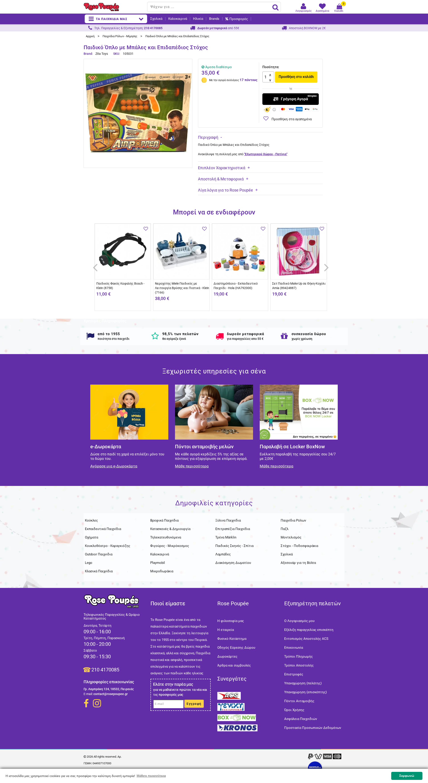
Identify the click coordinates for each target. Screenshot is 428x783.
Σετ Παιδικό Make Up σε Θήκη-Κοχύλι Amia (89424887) (299, 286)
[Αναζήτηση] (275, 7)
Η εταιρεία (225, 630)
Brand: (89, 53)
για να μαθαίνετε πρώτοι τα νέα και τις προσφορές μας (180, 692)
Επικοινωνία (293, 648)
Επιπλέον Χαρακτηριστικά (221, 167)
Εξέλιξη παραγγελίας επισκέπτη (308, 630)
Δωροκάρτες (227, 657)
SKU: (116, 53)
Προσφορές (238, 19)
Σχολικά (156, 18)
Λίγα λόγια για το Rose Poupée (225, 190)
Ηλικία (198, 18)
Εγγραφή (194, 704)
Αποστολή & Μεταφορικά (221, 179)
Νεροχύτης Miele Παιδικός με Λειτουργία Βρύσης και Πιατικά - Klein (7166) (182, 288)
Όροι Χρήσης (294, 710)
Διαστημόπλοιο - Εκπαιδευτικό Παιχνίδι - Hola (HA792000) (236, 286)
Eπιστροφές (293, 674)
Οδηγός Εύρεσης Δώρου (236, 648)
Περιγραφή (208, 137)
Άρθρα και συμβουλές (234, 665)
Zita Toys (101, 53)
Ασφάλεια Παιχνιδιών (300, 719)
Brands (214, 18)
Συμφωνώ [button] (406, 775)
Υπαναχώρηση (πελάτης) (303, 683)
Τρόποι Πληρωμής (298, 657)
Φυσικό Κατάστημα (231, 639)
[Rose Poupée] (114, 7)
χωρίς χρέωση (302, 339)
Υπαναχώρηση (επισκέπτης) (305, 692)
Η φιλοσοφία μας (230, 621)
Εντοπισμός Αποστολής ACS (306, 639)
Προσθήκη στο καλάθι (296, 77)
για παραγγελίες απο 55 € (245, 339)
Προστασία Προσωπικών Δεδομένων (312, 728)
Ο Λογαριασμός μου (299, 621)
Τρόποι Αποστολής (299, 665)
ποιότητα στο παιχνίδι (114, 339)
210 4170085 (105, 670)
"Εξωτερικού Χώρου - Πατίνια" (265, 154)
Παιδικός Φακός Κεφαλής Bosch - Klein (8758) (120, 286)
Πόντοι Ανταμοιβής (299, 701)
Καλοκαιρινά (177, 18)
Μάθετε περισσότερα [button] (151, 775)
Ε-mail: (88, 694)
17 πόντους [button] (248, 80)
